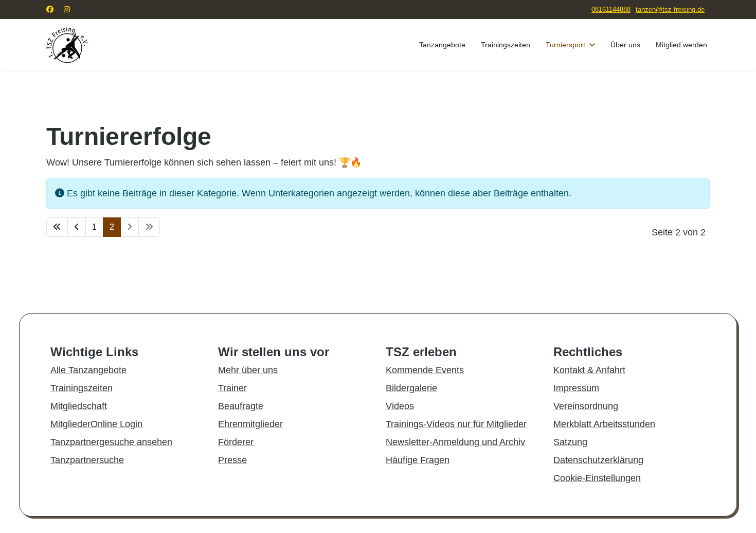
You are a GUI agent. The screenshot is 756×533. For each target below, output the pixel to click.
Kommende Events (425, 370)
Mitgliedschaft (78, 406)
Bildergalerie (411, 388)
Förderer (236, 442)
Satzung (570, 442)
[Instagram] (67, 9)
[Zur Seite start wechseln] (57, 227)
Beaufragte (240, 406)
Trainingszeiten (505, 45)
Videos (400, 406)
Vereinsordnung (585, 406)
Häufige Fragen (417, 460)
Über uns (625, 45)
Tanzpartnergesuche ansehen (111, 442)
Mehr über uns (248, 370)
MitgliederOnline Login (96, 424)
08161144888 (611, 9)
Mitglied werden (681, 45)
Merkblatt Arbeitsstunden (604, 424)
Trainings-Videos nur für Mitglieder (456, 424)
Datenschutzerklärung (598, 460)
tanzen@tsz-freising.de (670, 9)
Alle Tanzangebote (88, 370)
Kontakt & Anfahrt (589, 370)
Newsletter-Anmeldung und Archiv (455, 442)
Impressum (576, 388)
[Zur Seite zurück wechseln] (76, 227)
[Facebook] (49, 9)
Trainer (232, 388)
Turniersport (565, 45)
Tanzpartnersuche (87, 460)
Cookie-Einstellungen (597, 478)
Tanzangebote (442, 45)
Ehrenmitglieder (250, 424)
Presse (232, 460)
